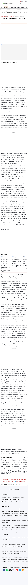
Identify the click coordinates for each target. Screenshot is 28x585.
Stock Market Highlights (12, 12)
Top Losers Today (15, 513)
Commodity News (5, 546)
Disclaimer (4, 559)
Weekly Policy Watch (6, 511)
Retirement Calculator (20, 527)
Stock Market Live (5, 509)
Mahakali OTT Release (16, 520)
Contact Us (10, 561)
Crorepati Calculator (16, 525)
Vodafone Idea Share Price (16, 503)
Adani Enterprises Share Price (18, 497)
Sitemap (23, 561)
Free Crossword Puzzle (6, 539)
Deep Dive (4, 515)
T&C (15, 557)
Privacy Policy (20, 557)
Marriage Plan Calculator (18, 532)
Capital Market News (10, 16)
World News (20, 548)
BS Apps (8, 563)
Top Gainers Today (23, 513)
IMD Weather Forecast (6, 513)
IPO (9, 7)
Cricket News (20, 546)
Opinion (11, 551)
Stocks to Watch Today (15, 509)
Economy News (23, 551)
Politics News (10, 553)
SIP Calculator (12, 527)
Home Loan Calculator (15, 529)
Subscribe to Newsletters (16, 537)
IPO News (23, 544)
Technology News (13, 548)
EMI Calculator (5, 527)
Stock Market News (15, 7)
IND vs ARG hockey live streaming (17, 511)
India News (4, 553)
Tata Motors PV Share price (7, 501)
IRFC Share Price (16, 499)
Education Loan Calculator (7, 532)
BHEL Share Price (17, 501)
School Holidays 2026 (6, 520)
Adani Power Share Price (6, 499)
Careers (3, 563)
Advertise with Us (17, 561)
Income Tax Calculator (6, 525)
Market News (17, 544)
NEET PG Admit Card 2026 (12, 515)
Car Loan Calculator (6, 529)
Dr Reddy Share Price (6, 503)
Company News (11, 544)
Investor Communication (12, 559)
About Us (10, 557)
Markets (6, 7)
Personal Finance (5, 548)
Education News (5, 551)
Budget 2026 (16, 553)
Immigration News (13, 546)
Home (2, 7)
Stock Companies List (6, 537)
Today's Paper (4, 557)
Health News (16, 551)
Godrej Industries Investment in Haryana (9, 518)
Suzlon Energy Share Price (7, 497)
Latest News (4, 544)
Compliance (4, 561)
